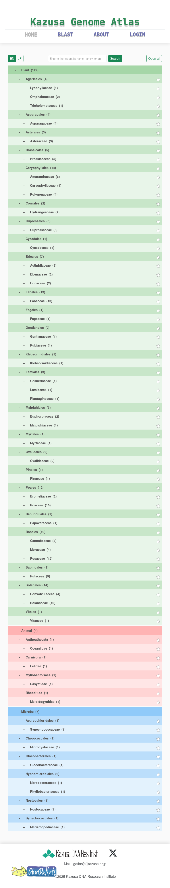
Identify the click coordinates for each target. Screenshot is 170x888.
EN (12, 58)
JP (19, 58)
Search (115, 58)
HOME (31, 34)
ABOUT (101, 34)
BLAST (65, 34)
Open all (154, 58)
